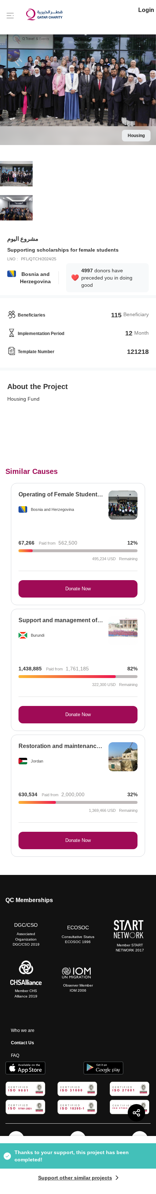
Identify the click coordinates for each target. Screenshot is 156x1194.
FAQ (15, 1055)
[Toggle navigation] (10, 15)
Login (146, 10)
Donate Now (78, 588)
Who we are (22, 1030)
